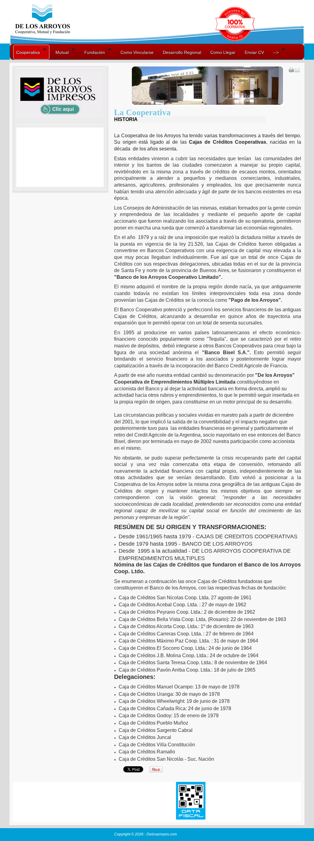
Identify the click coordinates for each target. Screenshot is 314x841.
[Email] (297, 71)
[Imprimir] (291, 71)
